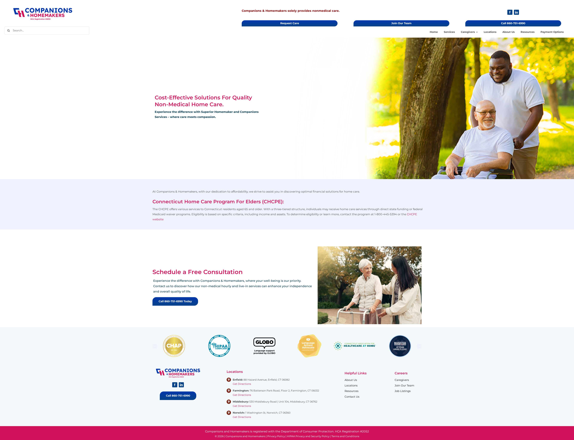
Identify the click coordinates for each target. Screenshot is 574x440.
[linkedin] (516, 12)
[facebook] (509, 12)
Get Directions (242, 383)
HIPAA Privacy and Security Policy (308, 436)
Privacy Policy (276, 436)
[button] (154, 346)
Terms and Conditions (345, 436)
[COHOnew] (43, 9)
